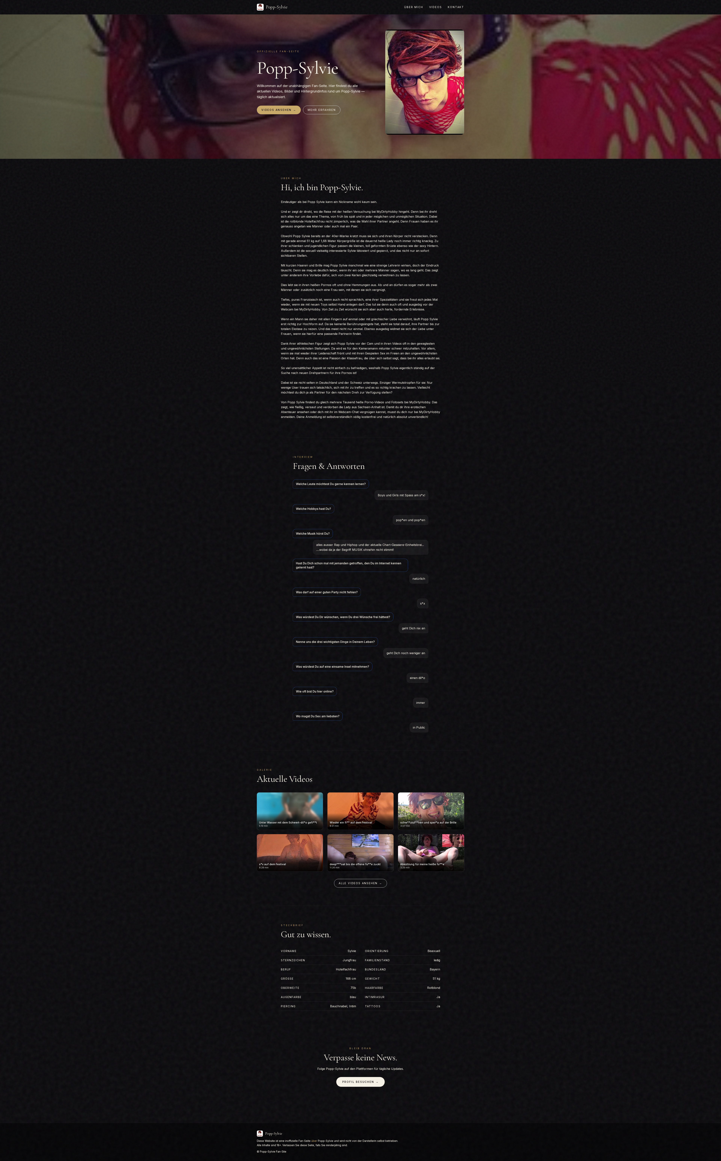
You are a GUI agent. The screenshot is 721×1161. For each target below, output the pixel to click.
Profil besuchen (360, 1081)
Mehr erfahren (322, 109)
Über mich (413, 7)
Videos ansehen (278, 109)
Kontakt (456, 7)
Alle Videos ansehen (360, 883)
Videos (435, 7)
